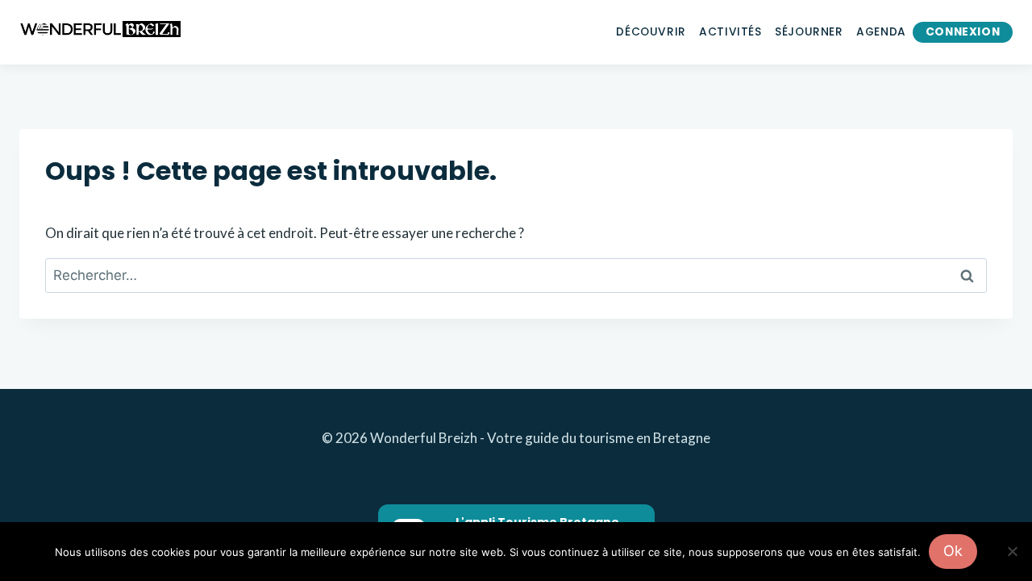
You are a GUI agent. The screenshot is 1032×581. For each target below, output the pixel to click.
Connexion (963, 32)
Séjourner (809, 32)
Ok (953, 550)
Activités (730, 32)
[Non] (1012, 551)
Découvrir (650, 32)
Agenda (881, 32)
